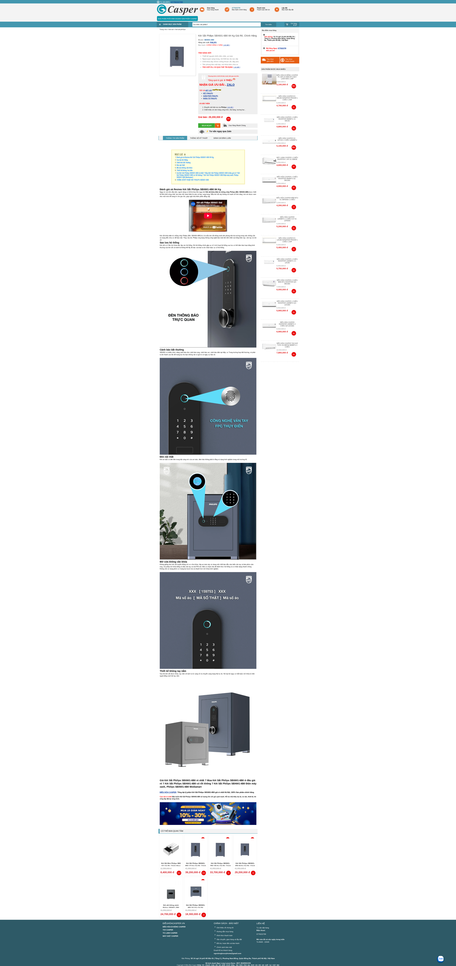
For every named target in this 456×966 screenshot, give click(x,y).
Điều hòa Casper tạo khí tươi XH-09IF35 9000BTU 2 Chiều (287, 345)
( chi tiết (230, 107)
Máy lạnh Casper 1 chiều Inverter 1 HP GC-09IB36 (287, 158)
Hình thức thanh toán (224, 935)
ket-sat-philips (180, 29)
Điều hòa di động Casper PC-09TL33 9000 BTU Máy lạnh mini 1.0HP (287, 77)
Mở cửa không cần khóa (184, 167)
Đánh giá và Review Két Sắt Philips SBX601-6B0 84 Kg (195, 157)
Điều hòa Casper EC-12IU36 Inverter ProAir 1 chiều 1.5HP (287, 240)
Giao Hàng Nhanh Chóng (237, 125)
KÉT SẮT (208, 90)
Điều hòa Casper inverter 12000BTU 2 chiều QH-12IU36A (287, 324)
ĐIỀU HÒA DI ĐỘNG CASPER (174, 927)
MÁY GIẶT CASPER (170, 936)
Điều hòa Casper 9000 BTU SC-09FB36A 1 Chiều (287, 199)
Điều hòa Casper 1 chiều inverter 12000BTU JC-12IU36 (287, 261)
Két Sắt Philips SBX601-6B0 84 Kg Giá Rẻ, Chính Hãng (245, 865)
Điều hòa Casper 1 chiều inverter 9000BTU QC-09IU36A (287, 178)
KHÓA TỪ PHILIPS (210, 98)
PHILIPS (213, 42)
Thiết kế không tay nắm (184, 170)
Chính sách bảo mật (224, 947)
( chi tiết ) (226, 45)
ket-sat (171, 29)
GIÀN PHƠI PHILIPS (210, 96)
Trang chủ (163, 29)
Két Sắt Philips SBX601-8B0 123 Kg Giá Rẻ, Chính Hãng (195, 865)
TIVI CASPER (168, 930)
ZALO (231, 84)
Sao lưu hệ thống (182, 159)
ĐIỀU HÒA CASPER (168, 792)
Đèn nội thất (181, 165)
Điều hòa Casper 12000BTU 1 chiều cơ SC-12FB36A (287, 219)
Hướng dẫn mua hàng (224, 931)
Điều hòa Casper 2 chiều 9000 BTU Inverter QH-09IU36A (287, 282)
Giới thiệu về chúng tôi (224, 928)
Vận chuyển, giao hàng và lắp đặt (229, 939)
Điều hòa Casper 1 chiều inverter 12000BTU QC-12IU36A (287, 303)
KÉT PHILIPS (208, 93)
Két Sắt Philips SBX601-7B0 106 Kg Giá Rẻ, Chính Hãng (220, 865)
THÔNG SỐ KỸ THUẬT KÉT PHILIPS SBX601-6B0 (193, 179)
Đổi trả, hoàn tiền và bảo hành (227, 943)
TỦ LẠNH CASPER (170, 933)
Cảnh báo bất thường (184, 162)
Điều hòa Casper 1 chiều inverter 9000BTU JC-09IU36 (287, 119)
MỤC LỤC (179, 154)
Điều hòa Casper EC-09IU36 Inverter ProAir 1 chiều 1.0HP (287, 98)
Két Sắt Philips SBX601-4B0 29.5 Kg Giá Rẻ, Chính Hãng (195, 907)
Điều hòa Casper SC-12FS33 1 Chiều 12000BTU (287, 139)
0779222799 (177, 2)
